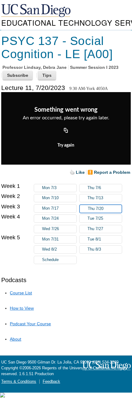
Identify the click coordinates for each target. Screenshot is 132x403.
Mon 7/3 (49, 188)
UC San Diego (36, 11)
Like (80, 172)
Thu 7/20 (95, 209)
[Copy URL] (66, 131)
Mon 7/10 (50, 198)
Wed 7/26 (50, 229)
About (15, 339)
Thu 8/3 (94, 249)
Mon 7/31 (50, 239)
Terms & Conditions (18, 381)
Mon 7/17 (50, 208)
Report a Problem (112, 172)
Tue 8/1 (94, 239)
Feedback (51, 381)
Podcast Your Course (30, 323)
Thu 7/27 (95, 229)
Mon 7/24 (50, 218)
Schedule (50, 260)
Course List (21, 292)
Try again (65, 145)
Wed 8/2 (49, 249)
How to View (22, 308)
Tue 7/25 (95, 218)
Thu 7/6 (94, 188)
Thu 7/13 (95, 198)
